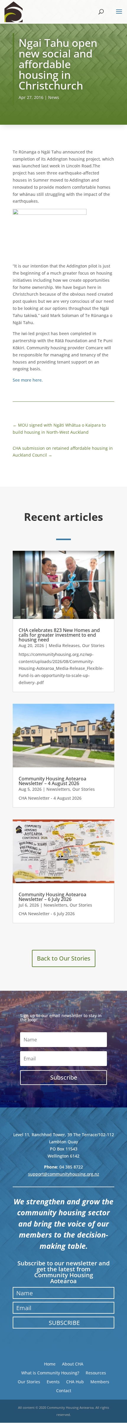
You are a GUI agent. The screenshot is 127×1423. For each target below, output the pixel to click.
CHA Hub (75, 1381)
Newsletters (58, 789)
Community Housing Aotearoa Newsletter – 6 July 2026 (52, 896)
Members (99, 1381)
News (53, 97)
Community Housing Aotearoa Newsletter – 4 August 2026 (52, 781)
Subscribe (64, 1323)
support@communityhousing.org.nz (63, 1174)
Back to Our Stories (63, 958)
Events (53, 1381)
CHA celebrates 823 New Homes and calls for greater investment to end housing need (59, 635)
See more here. (28, 380)
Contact (63, 1390)
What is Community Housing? (50, 1372)
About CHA (72, 1363)
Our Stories (93, 645)
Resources (96, 1372)
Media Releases (64, 645)
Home (50, 1363)
